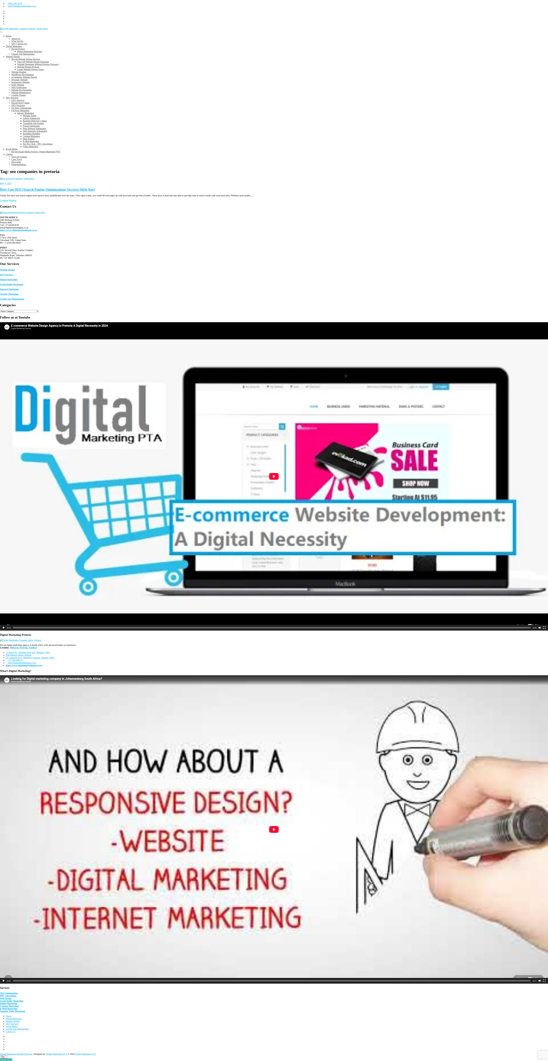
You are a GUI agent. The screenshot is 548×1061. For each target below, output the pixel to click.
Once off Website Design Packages (33, 62)
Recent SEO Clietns (20, 103)
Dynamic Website (19, 80)
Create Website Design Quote (30, 69)
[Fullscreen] (544, 627)
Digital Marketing (14, 46)
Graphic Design (18, 95)
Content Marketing (31, 136)
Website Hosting (18, 72)
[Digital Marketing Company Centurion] (20, 640)
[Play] (3, 627)
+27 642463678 (14, 660)
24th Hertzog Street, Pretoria (18, 655)
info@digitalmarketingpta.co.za (21, 6)
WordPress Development (22, 74)
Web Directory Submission (35, 131)
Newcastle (16, 162)
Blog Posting (29, 139)
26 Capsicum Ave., (30, 657)
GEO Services (17, 100)
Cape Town (16, 159)
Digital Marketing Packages (29, 51)
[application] (274, 476)
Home (8, 36)
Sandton (33, 647)
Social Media (12, 149)
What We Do (17, 41)
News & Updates (19, 157)
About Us (15, 38)
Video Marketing (30, 146)
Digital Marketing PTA (56, 1054)
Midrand (14, 647)
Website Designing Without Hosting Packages (38, 64)
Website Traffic (30, 115)
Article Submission (31, 118)
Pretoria (24, 647)
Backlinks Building (31, 133)
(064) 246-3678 (14, 3)
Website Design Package (28, 67)
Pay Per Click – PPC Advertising (38, 144)
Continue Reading (8, 200)
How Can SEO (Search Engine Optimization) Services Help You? (47, 189)
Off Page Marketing (20, 110)
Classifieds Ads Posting (33, 123)
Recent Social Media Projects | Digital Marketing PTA (35, 151)
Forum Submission (31, 126)
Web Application (19, 87)
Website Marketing (9, 294)
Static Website (17, 85)
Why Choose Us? (19, 44)
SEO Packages (18, 105)
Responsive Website (20, 82)
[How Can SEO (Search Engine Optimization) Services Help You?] (17, 178)
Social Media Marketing (11, 284)
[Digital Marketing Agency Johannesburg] (22, 212)
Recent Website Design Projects (25, 59)
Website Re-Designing (21, 90)
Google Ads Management (23, 54)
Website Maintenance (21, 92)
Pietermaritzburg (18, 164)
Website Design (13, 56)
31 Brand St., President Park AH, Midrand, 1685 (28, 652)
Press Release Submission (34, 128)
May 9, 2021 (6, 183)
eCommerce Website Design (24, 77)
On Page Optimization (21, 108)
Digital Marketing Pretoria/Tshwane (16, 1054)
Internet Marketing (25, 113)
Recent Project (18, 49)
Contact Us (11, 1031)
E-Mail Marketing (31, 141)
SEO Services (12, 98)
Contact (9, 154)
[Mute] (539, 627)
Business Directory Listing (35, 121)
